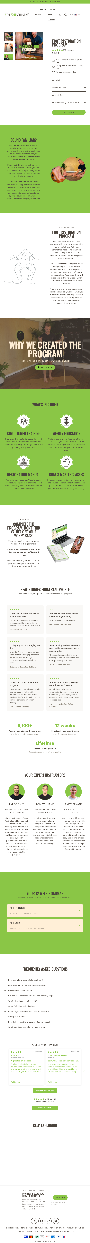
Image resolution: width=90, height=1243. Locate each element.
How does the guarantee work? (66, 102)
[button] (57, 50)
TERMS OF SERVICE (57, 1228)
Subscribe (60, 1197)
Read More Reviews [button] (45, 1090)
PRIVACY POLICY (41, 1228)
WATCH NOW (46, 367)
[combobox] (77, 15)
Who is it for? (58, 95)
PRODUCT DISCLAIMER (75, 1228)
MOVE (38, 14)
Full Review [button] (16, 1082)
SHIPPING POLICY (12, 1228)
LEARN (52, 9)
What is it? (56, 80)
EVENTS (51, 19)
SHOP (43, 9)
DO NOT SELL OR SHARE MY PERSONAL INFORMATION (54, 1231)
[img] (16, 1052)
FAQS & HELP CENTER (24, 1231)
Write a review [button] (45, 1108)
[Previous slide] (6, 1070)
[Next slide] (84, 1070)
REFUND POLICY (27, 1228)
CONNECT (50, 14)
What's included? (59, 87)
